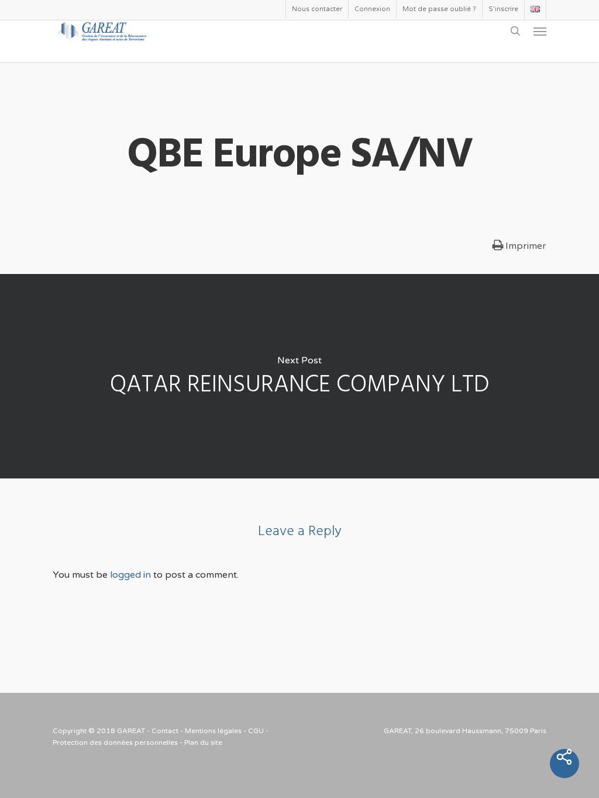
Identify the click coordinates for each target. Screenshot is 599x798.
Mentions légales (213, 731)
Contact (165, 731)
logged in (130, 575)
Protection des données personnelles (115, 742)
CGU (256, 731)
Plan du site (203, 742)
